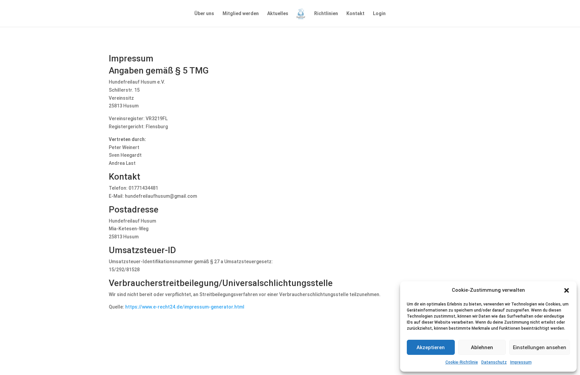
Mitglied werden (241, 13)
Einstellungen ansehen (539, 347)
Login (379, 13)
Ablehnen (482, 347)
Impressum (521, 362)
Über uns (204, 13)
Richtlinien (326, 13)
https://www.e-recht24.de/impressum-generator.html (184, 307)
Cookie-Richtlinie (461, 362)
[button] (566, 290)
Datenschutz (494, 362)
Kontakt (355, 13)
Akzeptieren (431, 347)
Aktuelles (277, 13)
